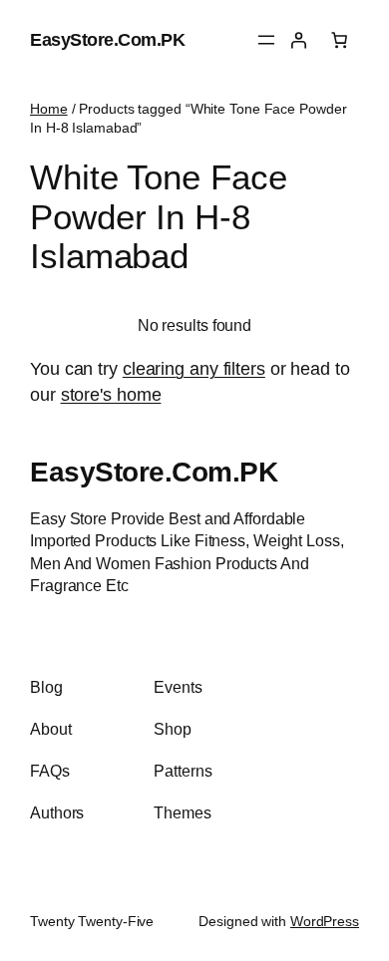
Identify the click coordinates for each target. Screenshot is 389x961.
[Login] (298, 40)
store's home (111, 394)
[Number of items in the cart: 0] (339, 40)
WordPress (324, 921)
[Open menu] (266, 40)
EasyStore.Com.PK (107, 39)
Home (49, 109)
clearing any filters (194, 368)
